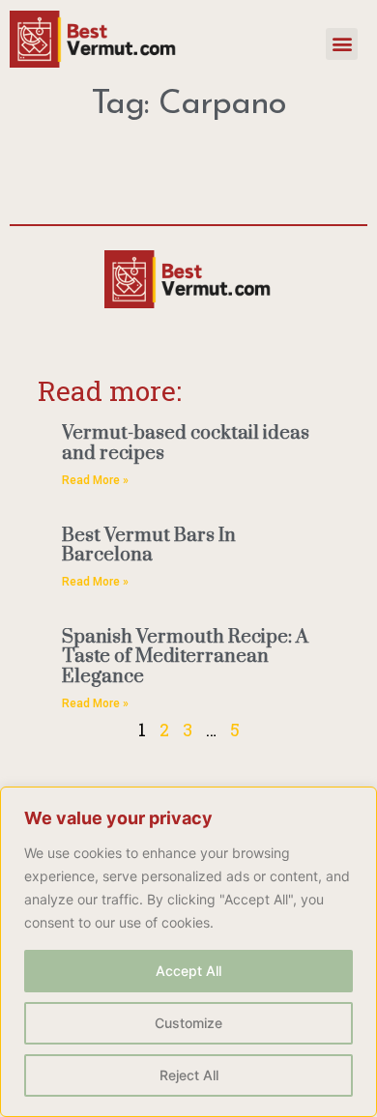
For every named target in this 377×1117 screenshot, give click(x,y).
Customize (188, 1023)
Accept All (188, 970)
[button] (342, 44)
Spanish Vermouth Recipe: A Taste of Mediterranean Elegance (185, 657)
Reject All (189, 1075)
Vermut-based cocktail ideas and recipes (185, 443)
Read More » (95, 480)
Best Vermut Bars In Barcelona (149, 546)
